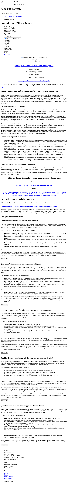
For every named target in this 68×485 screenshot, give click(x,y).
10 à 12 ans (7, 48)
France (6, 473)
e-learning (7, 35)
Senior (6, 53)
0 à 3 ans (6, 43)
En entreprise (8, 33)
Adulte (6, 51)
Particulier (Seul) (9, 30)
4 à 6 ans (6, 45)
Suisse (6, 475)
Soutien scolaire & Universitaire (13, 16)
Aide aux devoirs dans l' (34, 185)
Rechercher (7, 54)
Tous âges (7, 41)
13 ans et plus (8, 49)
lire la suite (4, 258)
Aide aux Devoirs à (10, 192)
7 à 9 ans (6, 46)
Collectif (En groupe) (10, 31)
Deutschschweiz (8, 476)
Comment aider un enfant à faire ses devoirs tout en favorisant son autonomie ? (29, 206)
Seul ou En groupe (9, 28)
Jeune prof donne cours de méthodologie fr (34, 65)
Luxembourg (8, 478)
